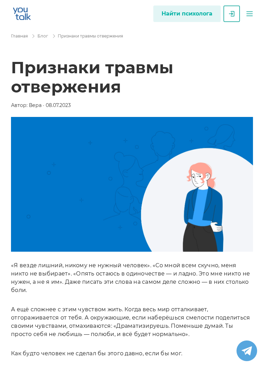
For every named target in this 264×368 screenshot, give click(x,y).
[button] (249, 14)
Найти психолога (187, 13)
